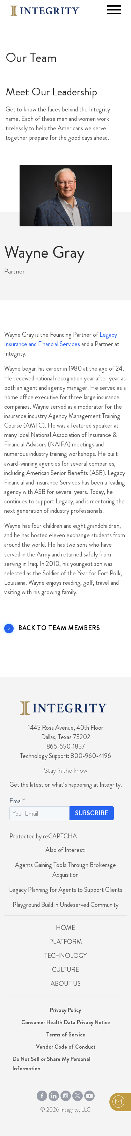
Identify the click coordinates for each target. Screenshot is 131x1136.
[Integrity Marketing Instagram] (65, 1094)
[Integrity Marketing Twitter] (77, 1094)
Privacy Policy (65, 1010)
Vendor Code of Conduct (65, 1047)
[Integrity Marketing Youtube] (89, 1094)
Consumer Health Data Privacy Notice (65, 1022)
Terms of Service (65, 1035)
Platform (65, 941)
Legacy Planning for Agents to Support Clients (65, 889)
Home (65, 927)
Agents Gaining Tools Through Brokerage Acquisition (65, 869)
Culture (65, 969)
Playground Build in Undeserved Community (65, 904)
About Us (66, 983)
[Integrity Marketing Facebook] (42, 1094)
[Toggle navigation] (114, 10)
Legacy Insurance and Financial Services (60, 339)
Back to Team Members (59, 628)
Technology (65, 955)
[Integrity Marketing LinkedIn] (54, 1094)
